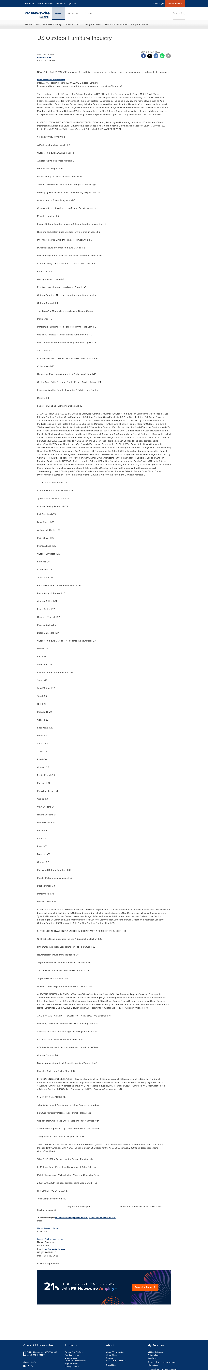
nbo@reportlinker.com (55, 1249)
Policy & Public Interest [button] (116, 24)
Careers (109, 1357)
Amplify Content (72, 1366)
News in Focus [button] (32, 24)
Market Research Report (48, 1228)
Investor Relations (45, 3)
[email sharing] (168, 56)
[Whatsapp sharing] (162, 56)
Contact (89, 13)
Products (73, 13)
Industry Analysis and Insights (50, 1239)
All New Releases (155, 1352)
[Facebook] (28, 1365)
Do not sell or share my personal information (162, 1363)
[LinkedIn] (24, 1365)
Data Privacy (153, 1357)
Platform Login (154, 1355)
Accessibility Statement (116, 1360)
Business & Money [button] (52, 24)
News (58, 13)
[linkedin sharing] (156, 56)
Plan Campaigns (72, 1355)
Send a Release (175, 3)
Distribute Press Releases (76, 1360)
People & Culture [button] (139, 24)
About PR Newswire (115, 1352)
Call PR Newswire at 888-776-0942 (42, 1352)
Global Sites (111, 1365)
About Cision (111, 1355)
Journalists (60, 3)
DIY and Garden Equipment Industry (71, 1217)
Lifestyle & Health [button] (92, 24)
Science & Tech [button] (72, 24)
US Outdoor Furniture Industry (51, 79)
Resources (29, 3)
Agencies (72, 3)
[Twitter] (31, 1365)
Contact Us (28, 1362)
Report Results (71, 1363)
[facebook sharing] (143, 56)
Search (176, 13)
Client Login (159, 3)
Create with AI (71, 1357)
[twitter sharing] (149, 56)
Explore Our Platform (74, 1352)
